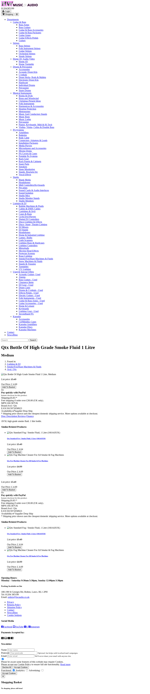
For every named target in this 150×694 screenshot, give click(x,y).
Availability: (6, 411)
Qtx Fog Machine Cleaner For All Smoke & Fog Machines (27, 461)
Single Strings (25, 56)
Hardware (23, 82)
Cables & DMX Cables (29, 208)
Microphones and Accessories (32, 148)
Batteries (23, 135)
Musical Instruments (22, 93)
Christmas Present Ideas (30, 101)
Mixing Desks (25, 151)
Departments (13, 19)
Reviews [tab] (22, 416)
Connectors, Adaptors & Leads (33, 140)
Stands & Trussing (27, 264)
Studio (16, 177)
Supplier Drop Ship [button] (24, 411)
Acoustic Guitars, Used (29, 274)
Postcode (5, 653)
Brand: (4, 405)
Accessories (24, 69)
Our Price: (6, 384)
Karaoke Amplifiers (28, 324)
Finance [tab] (30, 416)
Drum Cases (24, 287)
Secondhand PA (26, 314)
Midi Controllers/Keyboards (32, 185)
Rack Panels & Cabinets (30, 161)
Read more (65, 664)
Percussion (24, 88)
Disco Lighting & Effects (30, 222)
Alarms (22, 277)
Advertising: (34, 670)
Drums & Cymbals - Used (31, 290)
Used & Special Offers (23, 272)
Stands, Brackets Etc (28, 172)
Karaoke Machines (27, 329)
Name (4, 650)
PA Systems (18, 130)
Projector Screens (27, 253)
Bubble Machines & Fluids (31, 206)
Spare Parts (24, 164)
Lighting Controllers (28, 245)
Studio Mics (24, 195)
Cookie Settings (14, 615)
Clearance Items (26, 282)
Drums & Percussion (22, 67)
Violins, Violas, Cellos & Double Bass (36, 127)
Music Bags (24, 116)
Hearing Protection (27, 109)
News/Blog (12, 335)
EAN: (4, 408)
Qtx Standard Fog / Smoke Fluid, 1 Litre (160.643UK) (26, 438)
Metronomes (24, 111)
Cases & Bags (25, 214)
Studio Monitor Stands (29, 198)
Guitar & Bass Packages (30, 32)
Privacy (10, 602)
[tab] (9, 416)
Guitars (22, 40)
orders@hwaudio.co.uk (18, 597)
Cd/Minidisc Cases (27, 321)
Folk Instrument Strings (29, 48)
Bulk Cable (24, 138)
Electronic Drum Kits (29, 80)
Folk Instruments (26, 103)
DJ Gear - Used (26, 285)
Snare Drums (25, 90)
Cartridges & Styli (27, 211)
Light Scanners (26, 240)
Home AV (23, 61)
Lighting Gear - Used (29, 311)
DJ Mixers (23, 227)
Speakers (23, 166)
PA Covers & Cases (28, 153)
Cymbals (23, 74)
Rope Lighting (25, 256)
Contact (10, 332)
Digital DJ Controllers (29, 219)
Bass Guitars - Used (28, 279)
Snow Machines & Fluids (30, 261)
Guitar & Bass (19, 22)
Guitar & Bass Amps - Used (32, 300)
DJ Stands (23, 230)
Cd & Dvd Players (27, 216)
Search (33, 340)
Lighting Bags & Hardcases (31, 243)
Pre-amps (23, 187)
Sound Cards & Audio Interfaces (34, 190)
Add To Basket (8, 387)
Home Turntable (26, 64)
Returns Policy (14, 604)
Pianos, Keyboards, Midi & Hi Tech (35, 124)
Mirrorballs (24, 248)
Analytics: (20, 670)
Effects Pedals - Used (29, 293)
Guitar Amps (25, 35)
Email (4, 656)
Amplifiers (24, 132)
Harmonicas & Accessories (31, 106)
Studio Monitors (26, 201)
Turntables (23, 266)
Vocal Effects (25, 174)
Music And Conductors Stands (33, 114)
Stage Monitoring (27, 169)
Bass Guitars (24, 27)
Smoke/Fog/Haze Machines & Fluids (36, 258)
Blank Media (25, 180)
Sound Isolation (26, 193)
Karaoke (17, 316)
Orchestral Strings (27, 53)
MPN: (4, 403)
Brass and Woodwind (29, 98)
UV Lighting (25, 269)
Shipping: (5, 398)
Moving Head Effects (29, 251)
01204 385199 (12, 594)
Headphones (24, 182)
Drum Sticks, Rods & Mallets (32, 77)
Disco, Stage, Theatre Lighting (33, 224)
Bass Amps (24, 25)
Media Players (25, 145)
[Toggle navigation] (17, 14)
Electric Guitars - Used (29, 295)
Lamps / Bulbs (25, 237)
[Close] (3, 676)
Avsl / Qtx (12, 369)
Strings (16, 43)
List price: (5, 379)
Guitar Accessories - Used (31, 303)
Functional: (6, 670)
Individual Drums (27, 85)
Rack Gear (24, 159)
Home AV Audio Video (24, 59)
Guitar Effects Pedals (28, 38)
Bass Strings (24, 46)
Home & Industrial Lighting (32, 235)
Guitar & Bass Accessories (31, 30)
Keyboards (24, 308)
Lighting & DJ (19, 203)
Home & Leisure (26, 306)
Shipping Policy (14, 607)
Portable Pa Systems (28, 156)
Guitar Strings (25, 51)
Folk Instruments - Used (30, 298)
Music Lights (25, 119)
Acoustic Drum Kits (28, 72)
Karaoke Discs (25, 327)
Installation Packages (28, 143)
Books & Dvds (26, 95)
